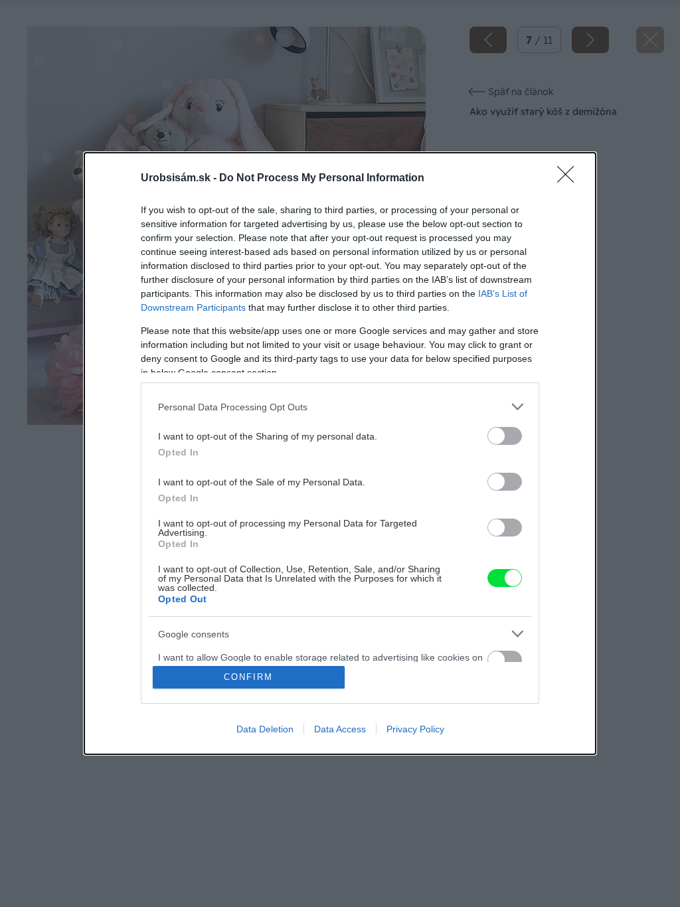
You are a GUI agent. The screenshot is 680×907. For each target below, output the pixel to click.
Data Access (340, 729)
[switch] (504, 436)
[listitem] (340, 407)
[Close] (569, 178)
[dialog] (340, 453)
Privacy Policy (415, 729)
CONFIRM (248, 677)
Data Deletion (265, 729)
